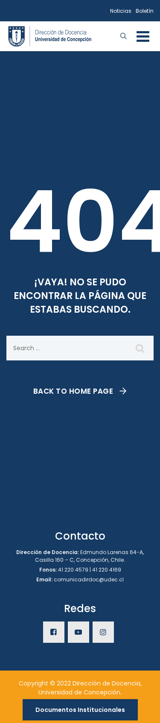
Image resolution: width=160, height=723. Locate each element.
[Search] (140, 348)
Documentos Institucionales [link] (80, 710)
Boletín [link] (145, 11)
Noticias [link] (120, 11)
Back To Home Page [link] (73, 391)
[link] (49, 35)
